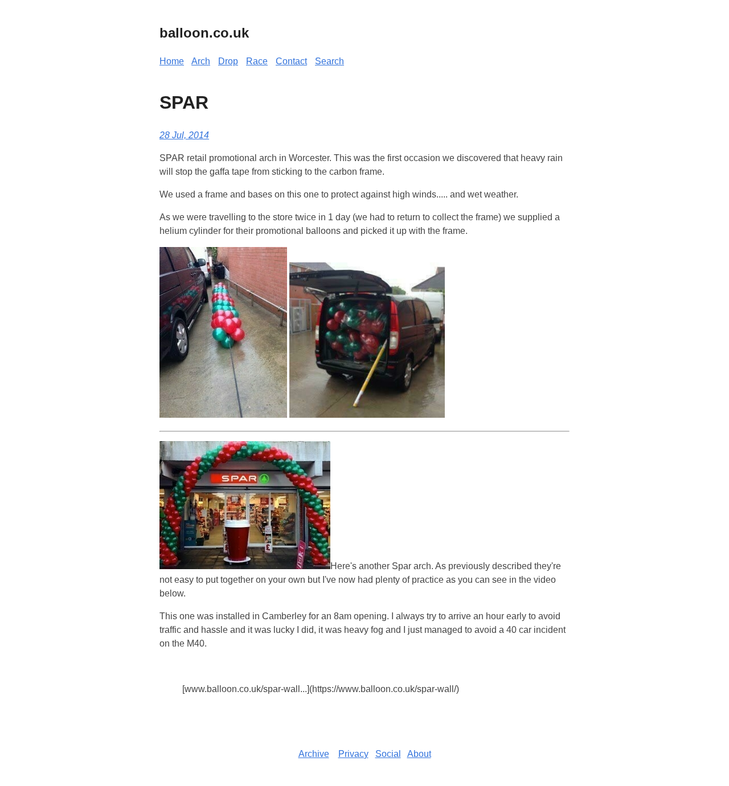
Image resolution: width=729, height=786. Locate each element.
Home (171, 61)
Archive (313, 754)
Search (329, 61)
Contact (291, 61)
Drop (228, 61)
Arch (200, 61)
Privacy (353, 754)
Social (388, 754)
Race (257, 61)
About (419, 754)
